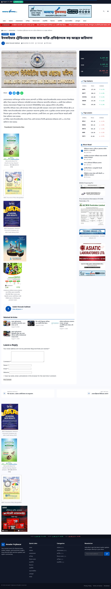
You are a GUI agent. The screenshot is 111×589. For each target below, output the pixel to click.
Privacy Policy (87, 586)
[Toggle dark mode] (108, 11)
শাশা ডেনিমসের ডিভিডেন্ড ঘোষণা (93, 163)
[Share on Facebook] (10, 93)
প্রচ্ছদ (4, 21)
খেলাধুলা (77, 21)
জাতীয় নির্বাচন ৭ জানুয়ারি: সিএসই (93, 168)
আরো (84, 21)
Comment (7, 362)
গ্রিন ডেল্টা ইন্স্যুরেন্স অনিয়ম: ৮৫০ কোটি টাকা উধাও (48, 25)
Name (5, 365)
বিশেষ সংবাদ (36, 21)
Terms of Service (97, 586)
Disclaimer (107, 586)
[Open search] (103, 11)
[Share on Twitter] (14, 93)
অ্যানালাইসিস (68, 21)
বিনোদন (52, 21)
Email (5, 369)
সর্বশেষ (11, 21)
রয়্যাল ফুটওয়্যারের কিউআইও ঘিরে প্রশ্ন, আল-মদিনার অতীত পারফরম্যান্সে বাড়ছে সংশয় (18, 334)
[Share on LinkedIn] (18, 93)
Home (5, 30)
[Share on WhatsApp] (21, 93)
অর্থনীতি (60, 21)
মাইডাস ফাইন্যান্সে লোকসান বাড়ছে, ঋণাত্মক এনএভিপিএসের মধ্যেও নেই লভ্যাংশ (67, 324)
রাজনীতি (45, 21)
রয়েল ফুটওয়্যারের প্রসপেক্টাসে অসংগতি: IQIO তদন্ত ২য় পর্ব (18, 323)
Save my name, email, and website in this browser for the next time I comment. (30, 376)
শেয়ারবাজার (19, 21)
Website (6, 372)
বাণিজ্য (28, 21)
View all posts (17, 309)
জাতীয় (60, 553)
